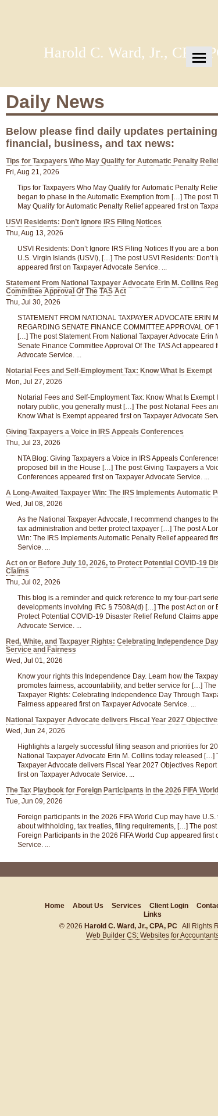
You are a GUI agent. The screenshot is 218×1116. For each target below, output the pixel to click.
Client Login (168, 906)
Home (55, 906)
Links (153, 914)
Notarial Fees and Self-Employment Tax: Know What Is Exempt (109, 371)
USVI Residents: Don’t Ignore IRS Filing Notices (84, 222)
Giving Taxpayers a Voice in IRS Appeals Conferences (95, 432)
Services (126, 906)
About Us (88, 906)
